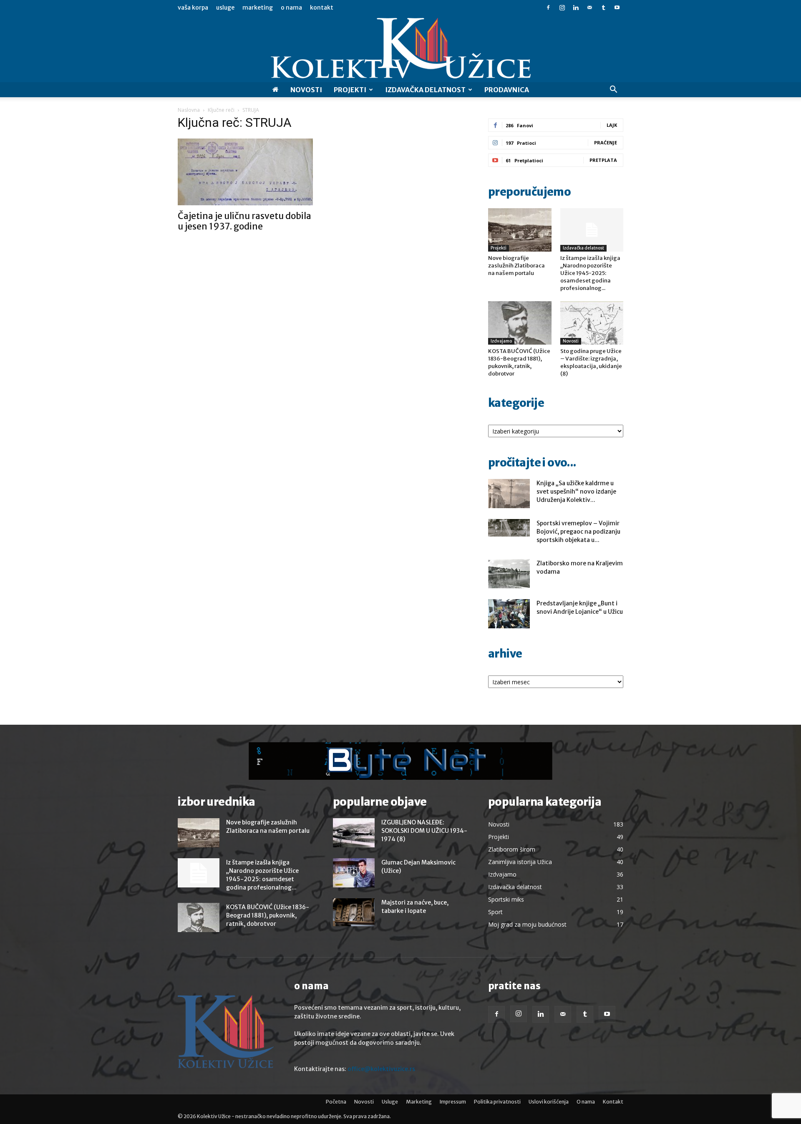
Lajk (612, 125)
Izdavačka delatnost (583, 248)
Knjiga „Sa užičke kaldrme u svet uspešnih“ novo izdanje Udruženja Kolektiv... (576, 491)
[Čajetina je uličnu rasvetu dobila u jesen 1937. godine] (245, 172)
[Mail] (589, 7)
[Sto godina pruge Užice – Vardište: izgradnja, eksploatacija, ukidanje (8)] (592, 323)
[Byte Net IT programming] (400, 761)
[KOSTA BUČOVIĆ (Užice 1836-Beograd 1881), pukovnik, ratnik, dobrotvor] (520, 323)
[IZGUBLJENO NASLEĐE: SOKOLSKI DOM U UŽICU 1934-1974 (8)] (354, 832)
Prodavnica (506, 90)
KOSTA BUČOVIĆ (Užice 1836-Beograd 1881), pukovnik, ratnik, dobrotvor (519, 362)
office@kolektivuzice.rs (381, 1069)
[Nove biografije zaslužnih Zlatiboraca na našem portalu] (520, 230)
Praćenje (605, 142)
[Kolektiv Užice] (400, 48)
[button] (613, 90)
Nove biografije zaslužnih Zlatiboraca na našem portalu (516, 266)
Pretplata (603, 160)
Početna (336, 1102)
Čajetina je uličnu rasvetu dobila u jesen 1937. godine (244, 221)
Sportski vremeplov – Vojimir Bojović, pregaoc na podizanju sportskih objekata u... (578, 531)
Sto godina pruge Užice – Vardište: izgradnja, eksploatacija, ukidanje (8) (591, 362)
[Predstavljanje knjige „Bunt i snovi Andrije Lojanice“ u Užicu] (509, 613)
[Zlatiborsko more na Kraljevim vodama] (509, 573)
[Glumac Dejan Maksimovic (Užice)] (354, 872)
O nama (291, 7)
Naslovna (189, 109)
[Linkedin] (575, 7)
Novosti (306, 90)
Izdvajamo (501, 341)
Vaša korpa (193, 7)
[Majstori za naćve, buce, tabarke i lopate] (354, 912)
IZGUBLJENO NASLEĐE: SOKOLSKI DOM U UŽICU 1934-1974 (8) (424, 831)
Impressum (453, 1102)
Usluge (225, 7)
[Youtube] (617, 7)
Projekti (350, 90)
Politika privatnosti (497, 1102)
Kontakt (321, 7)
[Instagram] (562, 7)
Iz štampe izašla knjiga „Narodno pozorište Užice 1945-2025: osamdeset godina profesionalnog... (590, 273)
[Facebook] (548, 7)
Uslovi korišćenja (549, 1102)
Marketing (257, 7)
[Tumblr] (603, 7)
